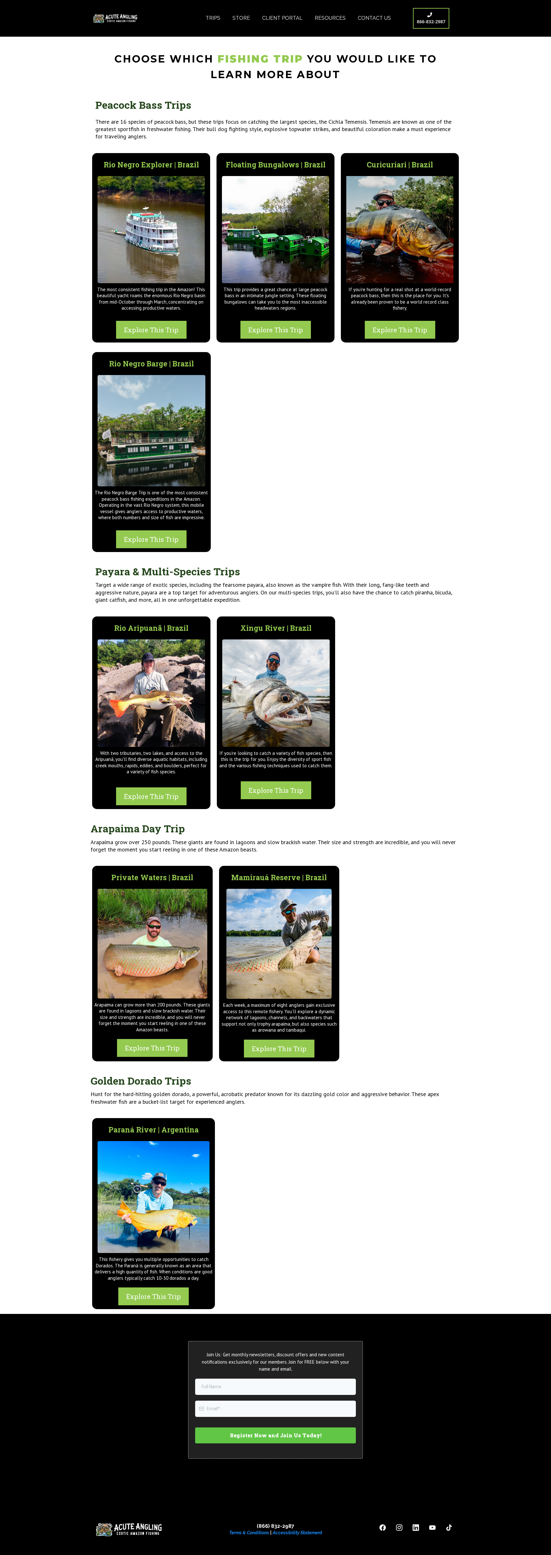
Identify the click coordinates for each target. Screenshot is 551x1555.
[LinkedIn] (416, 1527)
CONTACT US (374, 18)
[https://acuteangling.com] (116, 18)
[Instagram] (399, 1527)
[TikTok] (449, 1527)
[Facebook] (382, 1527)
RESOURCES (330, 18)
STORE (241, 18)
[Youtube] (432, 1527)
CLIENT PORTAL (282, 18)
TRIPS (213, 18)
